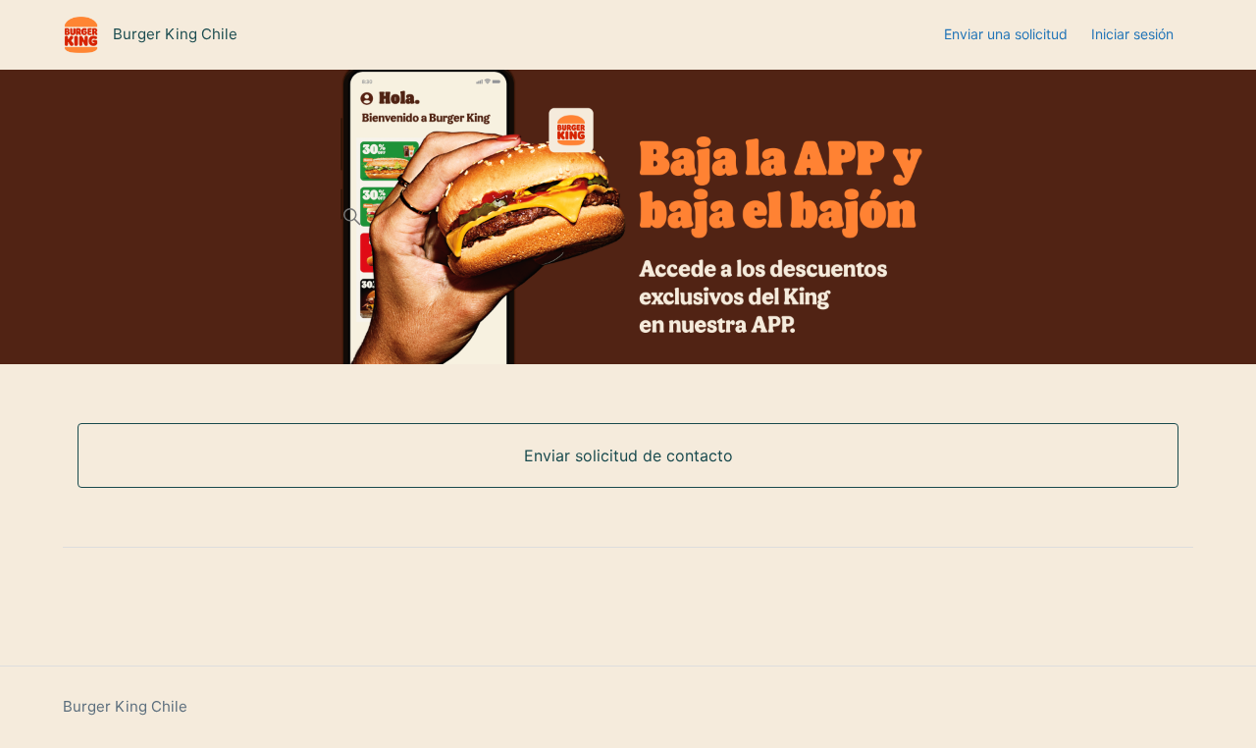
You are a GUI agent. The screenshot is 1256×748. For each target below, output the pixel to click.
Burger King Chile (125, 706)
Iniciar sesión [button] (1132, 34)
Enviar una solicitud (1006, 34)
